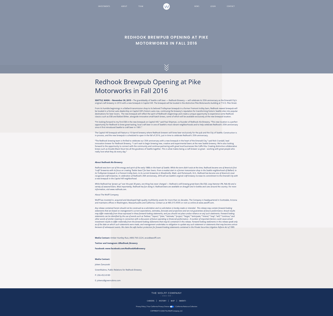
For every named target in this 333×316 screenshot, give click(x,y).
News (196, 6)
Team (140, 6)
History (162, 301)
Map (173, 301)
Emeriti (182, 301)
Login (213, 6)
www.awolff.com (206, 202)
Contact (231, 6)
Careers (151, 301)
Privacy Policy (141, 306)
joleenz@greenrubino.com (109, 280)
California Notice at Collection (186, 306)
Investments (104, 6)
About (124, 6)
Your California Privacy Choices (158, 306)
